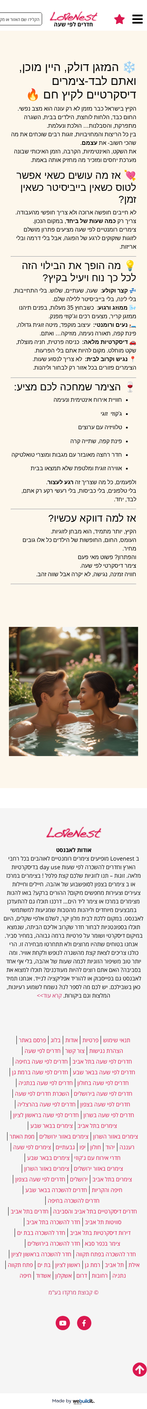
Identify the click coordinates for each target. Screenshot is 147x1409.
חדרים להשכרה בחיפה (74, 1201)
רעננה (127, 1147)
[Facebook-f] (84, 1323)
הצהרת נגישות (106, 1051)
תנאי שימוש (116, 1040)
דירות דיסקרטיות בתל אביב (100, 1233)
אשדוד (43, 1275)
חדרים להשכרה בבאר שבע (56, 1190)
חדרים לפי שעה (43, 1051)
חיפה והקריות (107, 1190)
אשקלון (63, 1275)
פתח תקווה (20, 1265)
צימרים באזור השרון (115, 1136)
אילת (134, 1265)
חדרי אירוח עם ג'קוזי (97, 1158)
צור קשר (75, 1051)
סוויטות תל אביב (103, 1222)
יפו (83, 1147)
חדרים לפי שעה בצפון (105, 1104)
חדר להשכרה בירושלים (53, 1243)
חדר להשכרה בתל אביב (53, 1222)
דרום (81, 1275)
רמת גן (92, 1265)
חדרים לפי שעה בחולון (103, 1083)
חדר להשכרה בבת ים (41, 1233)
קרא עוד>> (49, 995)
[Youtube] (63, 1323)
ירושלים (79, 1179)
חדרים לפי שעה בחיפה (41, 1061)
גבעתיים (65, 1147)
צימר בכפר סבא (102, 1243)
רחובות (100, 1275)
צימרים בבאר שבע (51, 1126)
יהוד (110, 1147)
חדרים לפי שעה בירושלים (103, 1094)
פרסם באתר (32, 1040)
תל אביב (114, 1265)
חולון (95, 1147)
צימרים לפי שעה (32, 1147)
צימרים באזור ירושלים (63, 1136)
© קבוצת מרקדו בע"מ (73, 1292)
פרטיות (90, 1040)
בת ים (44, 1265)
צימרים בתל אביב (97, 1126)
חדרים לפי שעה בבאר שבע (104, 1072)
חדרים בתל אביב (30, 1211)
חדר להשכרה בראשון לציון (41, 1254)
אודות (71, 1040)
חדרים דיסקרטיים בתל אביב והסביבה (95, 1211)
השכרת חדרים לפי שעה (42, 1094)
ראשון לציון (67, 1265)
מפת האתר (22, 1136)
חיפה (25, 1275)
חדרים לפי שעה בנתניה (46, 1083)
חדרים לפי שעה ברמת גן (40, 1072)
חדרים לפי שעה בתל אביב (102, 1061)
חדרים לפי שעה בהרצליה (46, 1104)
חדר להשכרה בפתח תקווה (106, 1254)
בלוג (56, 1040)
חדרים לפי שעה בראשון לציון (46, 1115)
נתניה (119, 1275)
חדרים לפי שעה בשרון (108, 1115)
